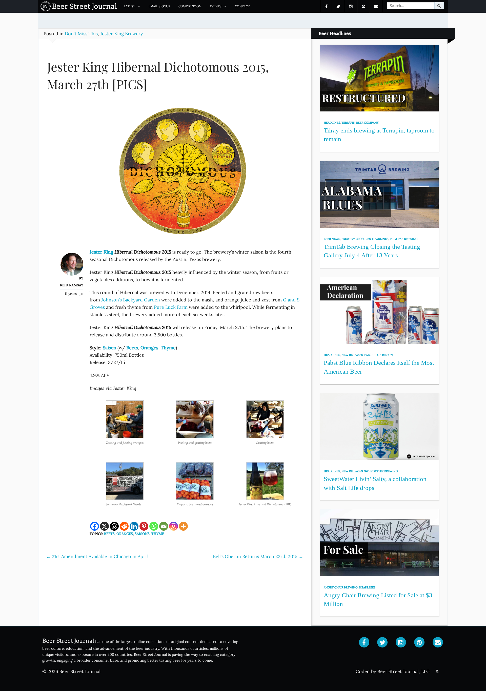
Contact (242, 6)
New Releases (352, 355)
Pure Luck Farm (171, 307)
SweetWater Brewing (381, 471)
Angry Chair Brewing (341, 587)
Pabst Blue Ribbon (378, 355)
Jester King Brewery (121, 33)
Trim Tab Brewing (404, 239)
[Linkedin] (134, 526)
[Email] (163, 526)
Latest (129, 6)
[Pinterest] (143, 526)
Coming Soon (189, 6)
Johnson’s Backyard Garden (130, 300)
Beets (109, 533)
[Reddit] (124, 526)
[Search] (439, 5)
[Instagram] (173, 526)
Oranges (124, 533)
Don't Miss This (81, 33)
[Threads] (114, 526)
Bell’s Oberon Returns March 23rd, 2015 (258, 556)
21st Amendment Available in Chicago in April (97, 556)
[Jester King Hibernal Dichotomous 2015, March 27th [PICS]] (175, 173)
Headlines (332, 122)
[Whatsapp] (153, 526)
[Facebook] (94, 526)
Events (215, 6)
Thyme (157, 533)
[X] (104, 526)
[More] (183, 526)
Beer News (332, 239)
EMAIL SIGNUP (159, 6)
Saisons (142, 533)
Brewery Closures (356, 239)
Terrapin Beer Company (360, 122)
